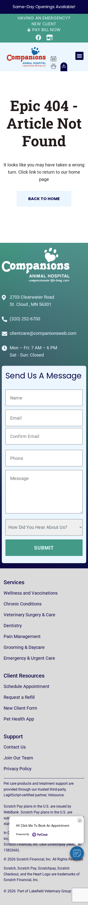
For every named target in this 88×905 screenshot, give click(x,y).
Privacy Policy (17, 768)
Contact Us (15, 747)
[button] (79, 56)
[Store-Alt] (49, 37)
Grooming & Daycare (24, 647)
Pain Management (22, 636)
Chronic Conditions (23, 604)
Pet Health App (19, 719)
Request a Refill (19, 697)
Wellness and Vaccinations (31, 593)
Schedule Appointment (26, 686)
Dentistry (13, 625)
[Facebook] (38, 37)
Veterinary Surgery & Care (29, 614)
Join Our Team (18, 758)
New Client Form (20, 708)
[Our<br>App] (64, 66)
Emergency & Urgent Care (29, 658)
